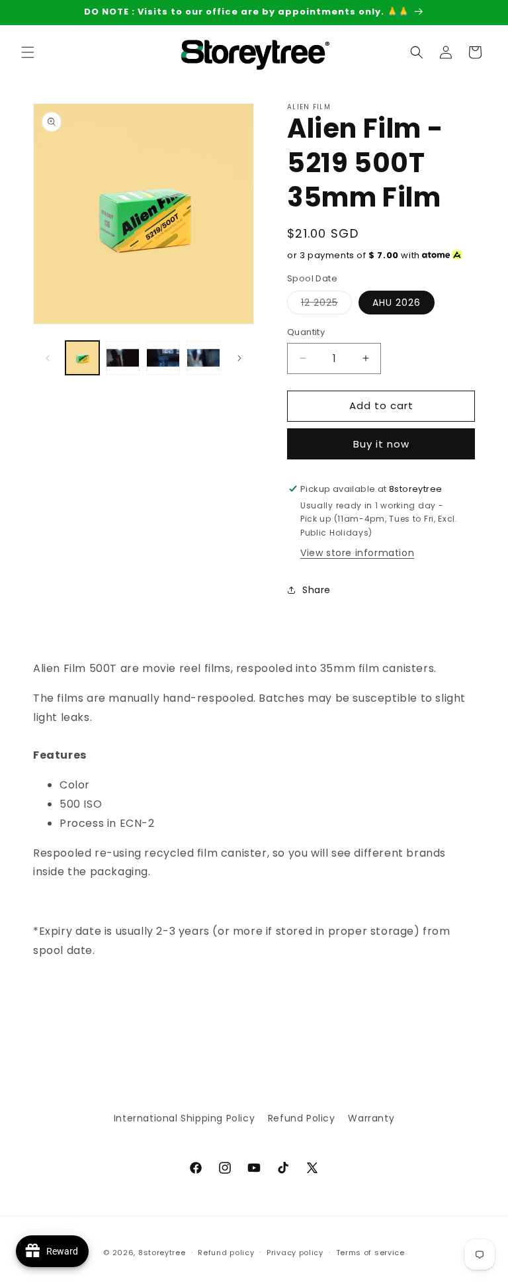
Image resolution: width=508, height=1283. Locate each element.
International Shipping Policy (184, 1118)
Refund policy (226, 1252)
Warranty (371, 1118)
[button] (27, 52)
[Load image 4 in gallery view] (203, 358)
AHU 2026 (396, 302)
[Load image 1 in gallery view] (82, 358)
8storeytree (162, 1252)
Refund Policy (301, 1118)
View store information (357, 552)
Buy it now (381, 444)
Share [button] (316, 589)
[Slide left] (47, 358)
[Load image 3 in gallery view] (163, 358)
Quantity (306, 332)
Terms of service (370, 1252)
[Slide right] (239, 358)
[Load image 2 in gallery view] (123, 358)
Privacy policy (295, 1252)
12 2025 (326, 304)
